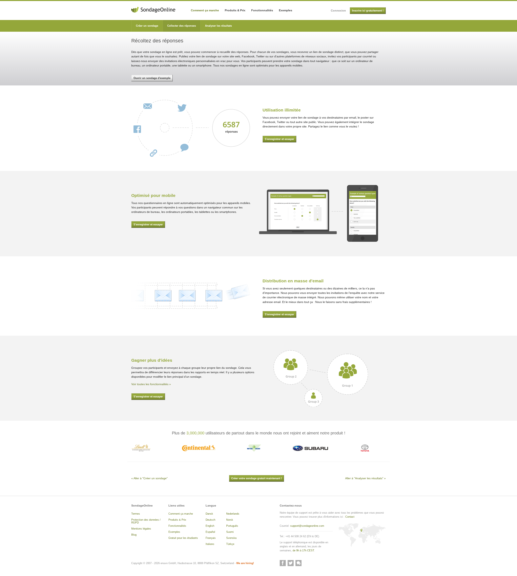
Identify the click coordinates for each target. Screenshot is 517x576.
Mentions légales (141, 528)
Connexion (338, 10)
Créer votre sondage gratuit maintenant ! (256, 478)
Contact (349, 516)
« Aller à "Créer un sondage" (149, 478)
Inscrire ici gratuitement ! (368, 10)
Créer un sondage (147, 25)
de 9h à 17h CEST (303, 550)
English (210, 525)
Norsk (229, 519)
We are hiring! (245, 563)
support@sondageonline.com (307, 525)
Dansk (209, 513)
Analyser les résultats (218, 25)
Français (211, 538)
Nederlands (232, 513)
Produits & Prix (235, 10)
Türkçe (230, 544)
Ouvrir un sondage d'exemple (151, 78)
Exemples (285, 10)
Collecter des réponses (181, 25)
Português (232, 525)
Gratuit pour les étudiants (183, 538)
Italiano (210, 544)
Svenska (231, 538)
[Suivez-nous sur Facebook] (283, 563)
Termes (135, 513)
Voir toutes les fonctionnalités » (151, 384)
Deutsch (210, 519)
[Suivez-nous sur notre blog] (298, 563)
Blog (134, 534)
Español (210, 532)
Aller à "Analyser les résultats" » (365, 478)
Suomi (230, 532)
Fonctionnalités (262, 10)
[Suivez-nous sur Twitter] (291, 563)
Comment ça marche (205, 10)
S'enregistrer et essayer (279, 139)
